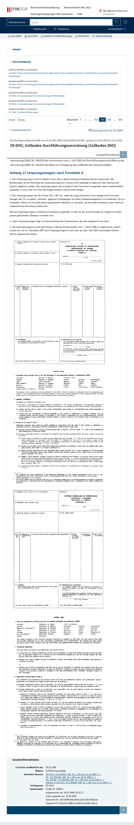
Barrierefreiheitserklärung (45, 7)
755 (109, 119)
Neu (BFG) (32, 36)
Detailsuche (40, 28)
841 (121, 119)
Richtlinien (83, 36)
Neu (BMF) (16, 36)
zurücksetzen (115, 28)
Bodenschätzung (103, 36)
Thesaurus (63, 28)
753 (96, 119)
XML (23, 120)
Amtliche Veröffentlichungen (57, 36)
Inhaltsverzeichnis (21, 130)
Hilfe (79, 14)
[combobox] (71, 22)
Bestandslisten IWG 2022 (77, 7)
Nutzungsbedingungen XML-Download (52, 14)
